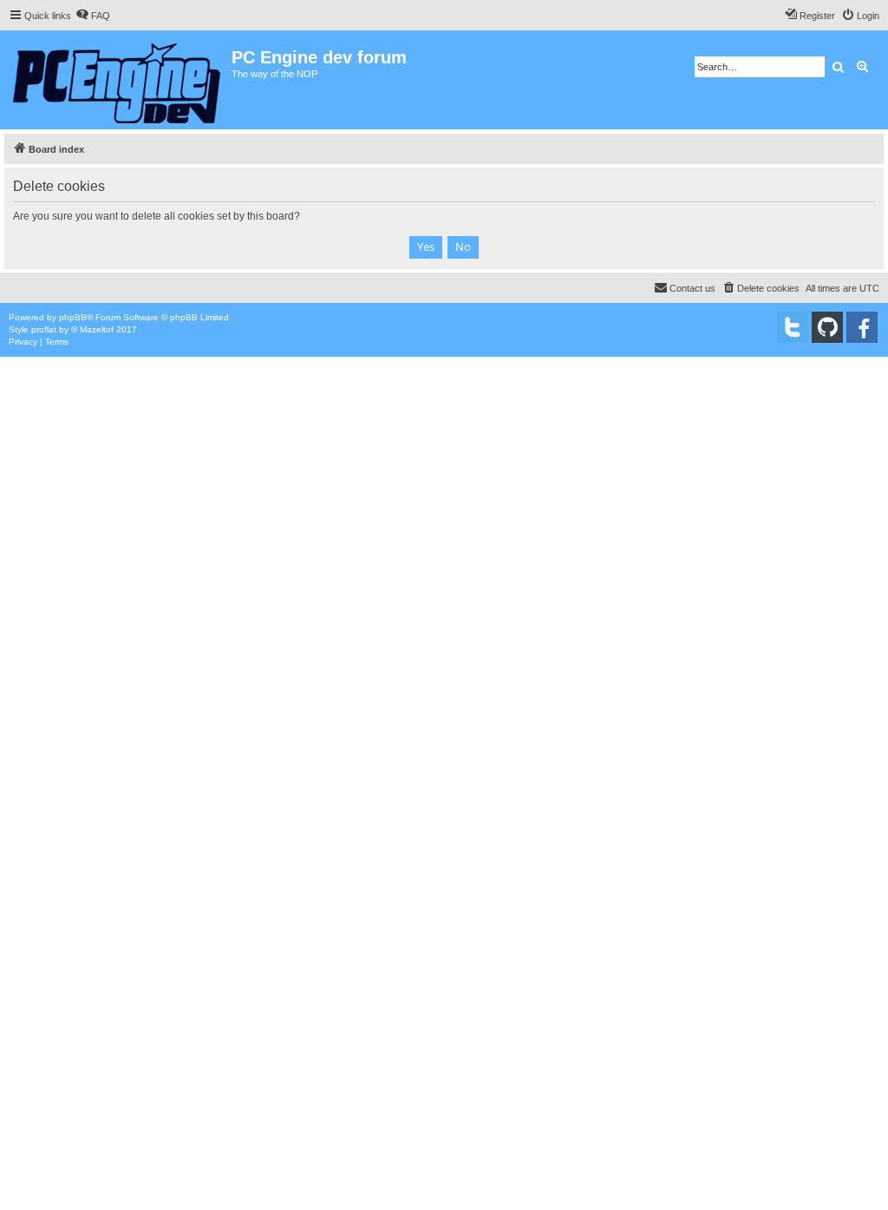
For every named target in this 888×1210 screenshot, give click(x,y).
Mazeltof (97, 329)
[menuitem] (92, 15)
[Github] (827, 327)
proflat (43, 329)
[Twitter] (792, 327)
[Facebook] (862, 327)
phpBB (73, 317)
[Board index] (118, 80)
